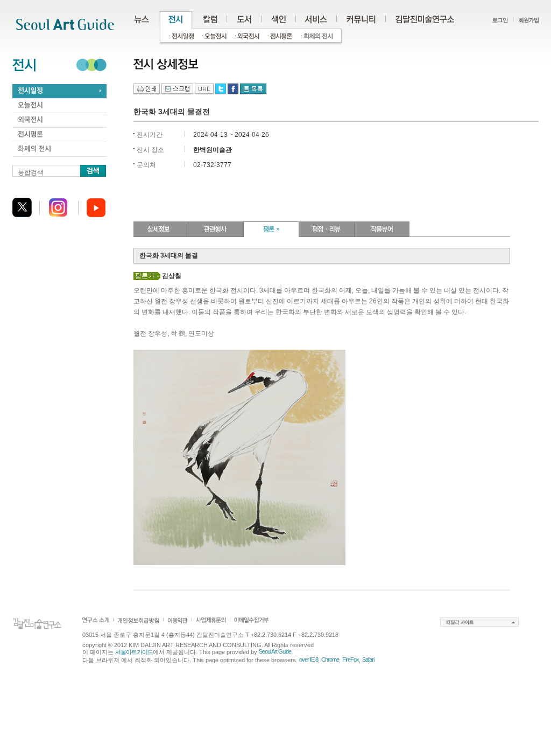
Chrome (330, 659)
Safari (368, 659)
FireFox (350, 659)
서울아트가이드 (134, 652)
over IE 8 (308, 659)
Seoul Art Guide (275, 651)
